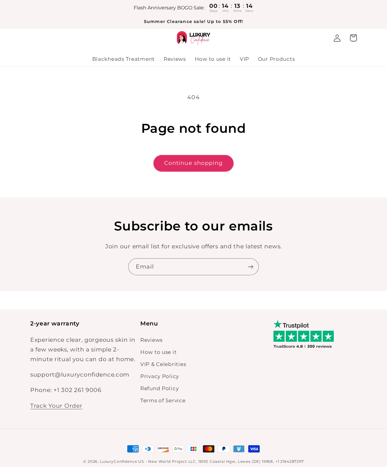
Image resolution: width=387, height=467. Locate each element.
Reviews (151, 340)
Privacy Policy (159, 376)
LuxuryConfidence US (122, 461)
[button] (353, 38)
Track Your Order (56, 405)
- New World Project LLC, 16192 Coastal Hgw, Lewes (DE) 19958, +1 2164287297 (224, 461)
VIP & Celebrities (163, 364)
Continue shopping (193, 163)
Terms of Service (163, 400)
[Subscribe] (250, 266)
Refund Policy (159, 388)
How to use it (158, 352)
